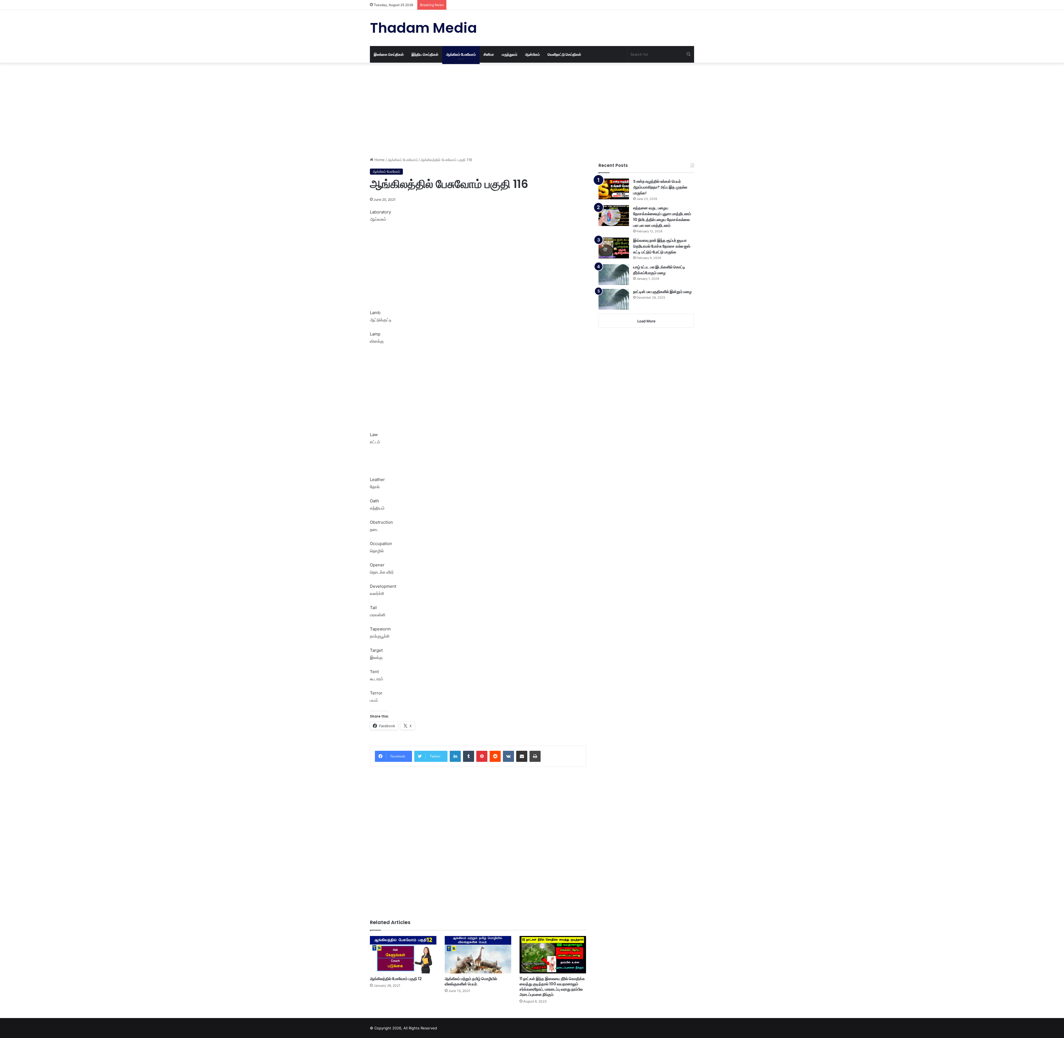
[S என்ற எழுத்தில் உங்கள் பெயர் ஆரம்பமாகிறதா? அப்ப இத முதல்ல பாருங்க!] (613, 189)
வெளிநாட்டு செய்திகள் (564, 54)
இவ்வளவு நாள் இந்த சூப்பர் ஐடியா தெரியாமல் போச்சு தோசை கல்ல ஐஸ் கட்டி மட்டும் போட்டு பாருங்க (661, 246)
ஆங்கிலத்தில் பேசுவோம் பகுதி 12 (396, 978)
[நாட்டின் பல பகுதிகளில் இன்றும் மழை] (613, 299)
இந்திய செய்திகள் (424, 54)
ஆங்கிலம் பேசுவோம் (461, 54)
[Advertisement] (478, 110)
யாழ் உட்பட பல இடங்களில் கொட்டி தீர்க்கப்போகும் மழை (659, 270)
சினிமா (489, 54)
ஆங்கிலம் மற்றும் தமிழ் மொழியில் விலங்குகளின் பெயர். (471, 981)
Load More (646, 321)
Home (379, 159)
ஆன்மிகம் (532, 54)
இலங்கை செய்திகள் (389, 54)
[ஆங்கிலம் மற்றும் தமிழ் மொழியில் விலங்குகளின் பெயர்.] (478, 954)
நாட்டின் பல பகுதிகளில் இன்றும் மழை (662, 291)
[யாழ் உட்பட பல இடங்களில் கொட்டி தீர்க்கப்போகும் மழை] (613, 274)
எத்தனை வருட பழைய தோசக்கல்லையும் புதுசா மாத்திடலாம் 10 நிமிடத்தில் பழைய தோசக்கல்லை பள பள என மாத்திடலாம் (662, 216)
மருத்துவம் (509, 54)
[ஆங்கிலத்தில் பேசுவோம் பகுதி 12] (403, 954)
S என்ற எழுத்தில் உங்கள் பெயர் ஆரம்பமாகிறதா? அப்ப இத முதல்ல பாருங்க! (660, 187)
